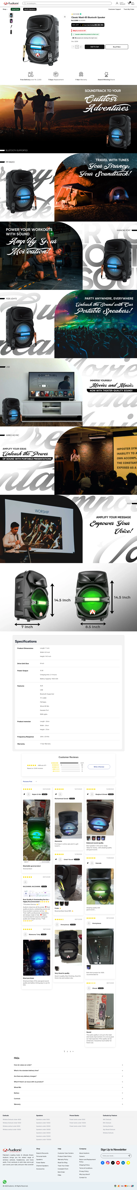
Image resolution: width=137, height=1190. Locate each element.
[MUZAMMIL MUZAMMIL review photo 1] (36, 893)
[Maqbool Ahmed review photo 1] (100, 817)
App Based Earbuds (109, 1129)
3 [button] (70, 1051)
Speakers (39, 1159)
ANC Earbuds (107, 1119)
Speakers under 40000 (43, 1133)
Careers (82, 1156)
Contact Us (83, 1177)
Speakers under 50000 (43, 1136)
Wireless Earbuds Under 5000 (12, 1123)
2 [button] (67, 1051)
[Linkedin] (123, 1163)
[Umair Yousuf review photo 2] (57, 903)
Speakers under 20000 (43, 1126)
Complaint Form (63, 1169)
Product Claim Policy (64, 1156)
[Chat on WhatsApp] (4, 1184)
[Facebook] (102, 1163)
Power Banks (40, 1162)
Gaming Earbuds (108, 1126)
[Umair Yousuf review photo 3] (62, 903)
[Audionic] (11, 3)
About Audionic (84, 1153)
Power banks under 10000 (78, 1123)
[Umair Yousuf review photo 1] (68, 883)
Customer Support (114, 9)
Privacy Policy (84, 1171)
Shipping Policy (84, 1165)
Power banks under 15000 (78, 1126)
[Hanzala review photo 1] (100, 886)
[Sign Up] (129, 1155)
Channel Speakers (42, 1166)
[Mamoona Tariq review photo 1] (36, 958)
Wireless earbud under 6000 (11, 1126)
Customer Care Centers (66, 1153)
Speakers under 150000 (43, 1139)
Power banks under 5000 (77, 1119)
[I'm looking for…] (25, 3)
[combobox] (67, 3)
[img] (27, 789)
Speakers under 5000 (43, 1119)
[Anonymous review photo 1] (100, 946)
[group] (41, 40)
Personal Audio (41, 1156)
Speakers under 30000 (43, 1129)
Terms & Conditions (85, 1168)
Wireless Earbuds (108, 1133)
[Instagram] (108, 1163)
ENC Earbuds (107, 1123)
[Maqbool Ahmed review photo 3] (93, 838)
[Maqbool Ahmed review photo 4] (98, 838)
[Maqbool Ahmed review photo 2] (88, 838)
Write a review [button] (99, 767)
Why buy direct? (84, 1174)
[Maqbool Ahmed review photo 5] (103, 838)
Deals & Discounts (42, 1153)
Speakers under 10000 (43, 1123)
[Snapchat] (128, 1163)
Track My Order (129, 9)
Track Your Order (63, 1166)
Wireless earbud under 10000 (12, 1129)
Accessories (40, 1169)
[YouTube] (118, 1163)
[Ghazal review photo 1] (100, 1011)
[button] (54, 763)
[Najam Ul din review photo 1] (36, 831)
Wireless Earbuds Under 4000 (12, 1119)
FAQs (59, 1175)
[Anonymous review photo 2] (88, 967)
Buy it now (116, 47)
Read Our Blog (62, 1162)
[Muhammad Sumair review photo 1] (68, 821)
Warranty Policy (63, 1159)
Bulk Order (61, 1172)
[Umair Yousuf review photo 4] (66, 903)
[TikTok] (113, 1163)
